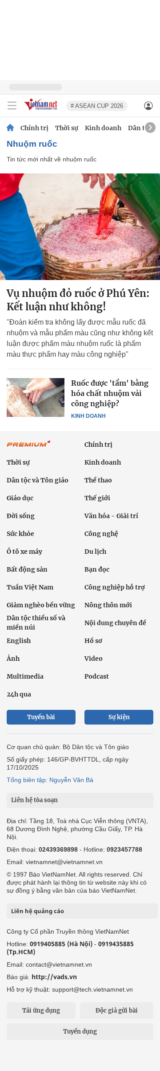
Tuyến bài (41, 717)
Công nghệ (101, 534)
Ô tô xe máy (24, 552)
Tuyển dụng (80, 1031)
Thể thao (98, 480)
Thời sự (66, 128)
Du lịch (95, 552)
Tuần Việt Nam (30, 587)
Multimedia (25, 676)
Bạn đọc (96, 569)
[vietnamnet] (42, 111)
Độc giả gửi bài (117, 1010)
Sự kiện (119, 717)
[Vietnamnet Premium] (29, 448)
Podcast (96, 676)
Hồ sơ (93, 641)
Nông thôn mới (108, 605)
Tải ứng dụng (41, 1010)
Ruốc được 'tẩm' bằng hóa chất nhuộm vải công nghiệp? (109, 393)
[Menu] (12, 105)
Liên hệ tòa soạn (34, 800)
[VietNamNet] (10, 128)
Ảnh (13, 659)
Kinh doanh (103, 128)
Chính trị (34, 128)
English (19, 641)
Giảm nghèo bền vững (41, 605)
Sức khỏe (20, 534)
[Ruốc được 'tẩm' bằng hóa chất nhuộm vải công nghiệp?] (35, 397)
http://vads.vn (54, 976)
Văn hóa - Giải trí (111, 516)
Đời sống (21, 516)
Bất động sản (27, 569)
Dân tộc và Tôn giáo (37, 480)
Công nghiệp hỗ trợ (114, 587)
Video (93, 659)
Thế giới (97, 498)
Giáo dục (20, 498)
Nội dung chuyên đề (115, 623)
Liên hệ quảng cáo (37, 911)
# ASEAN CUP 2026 (97, 106)
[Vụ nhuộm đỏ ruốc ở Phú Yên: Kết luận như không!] (80, 226)
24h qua (19, 694)
